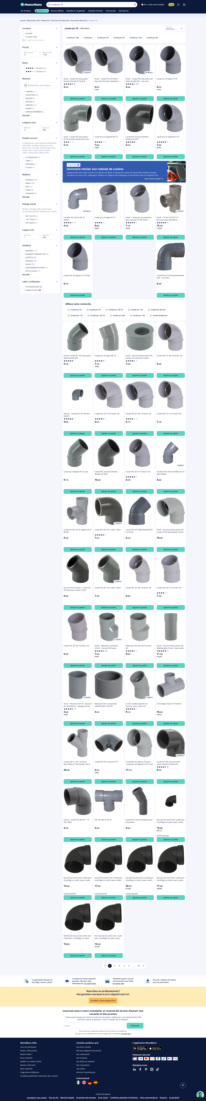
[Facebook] (140, 1069)
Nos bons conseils (83, 1047)
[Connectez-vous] (178, 4)
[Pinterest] (146, 1069)
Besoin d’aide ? (26, 1054)
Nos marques (81, 1058)
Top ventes (80, 1069)
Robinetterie (45, 20)
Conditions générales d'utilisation (124, 1097)
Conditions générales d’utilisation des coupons (39, 1076)
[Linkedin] (134, 1069)
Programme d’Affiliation (29, 1072)
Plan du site (53, 1097)
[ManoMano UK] (84, 1082)
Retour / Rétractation (28, 1050)
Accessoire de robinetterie (60, 20)
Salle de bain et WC (33, 20)
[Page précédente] (105, 966)
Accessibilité (174, 1097)
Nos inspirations (83, 1065)
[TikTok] (157, 1069)
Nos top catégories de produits (88, 1050)
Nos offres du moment (85, 1061)
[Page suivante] (143, 966)
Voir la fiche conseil (153, 179)
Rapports (163, 1097)
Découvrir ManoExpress (85, 1072)
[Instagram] (152, 1069)
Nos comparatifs (83, 1054)
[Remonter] (183, 1085)
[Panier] (184, 4)
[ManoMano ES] (96, 1082)
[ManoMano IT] (78, 1082)
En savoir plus (126, 1034)
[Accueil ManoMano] (31, 4)
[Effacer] (134, 4)
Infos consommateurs (149, 1097)
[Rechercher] (49, 4)
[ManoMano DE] (90, 1082)
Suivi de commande (28, 1047)
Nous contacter (26, 1058)
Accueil (22, 20)
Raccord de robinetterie (79, 20)
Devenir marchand (27, 1065)
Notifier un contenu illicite (30, 1061)
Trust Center (103, 1097)
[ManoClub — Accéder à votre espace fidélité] (171, 4)
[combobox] (174, 28)
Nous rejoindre (26, 1069)
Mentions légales (67, 1097)
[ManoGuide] (200, 1095)
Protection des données (86, 1097)
